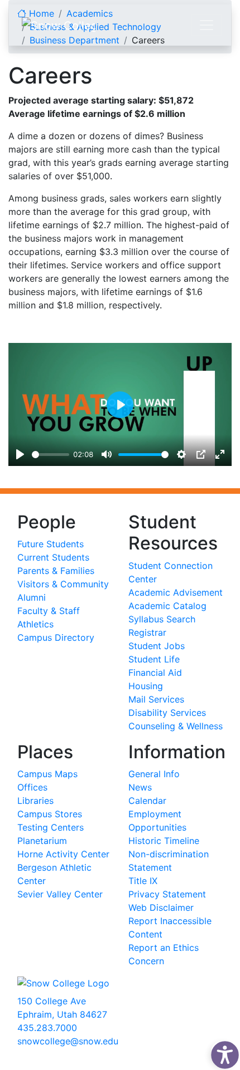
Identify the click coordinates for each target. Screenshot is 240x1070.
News (140, 787)
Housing (145, 685)
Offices (32, 787)
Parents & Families (55, 570)
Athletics (35, 624)
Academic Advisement (175, 592)
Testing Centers (50, 827)
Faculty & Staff (48, 610)
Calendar (147, 800)
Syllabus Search (161, 619)
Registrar (147, 632)
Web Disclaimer (161, 907)
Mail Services (156, 699)
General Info (154, 773)
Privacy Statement (167, 894)
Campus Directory (55, 637)
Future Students (50, 543)
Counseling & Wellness (175, 726)
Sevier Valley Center (60, 894)
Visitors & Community (63, 584)
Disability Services (167, 712)
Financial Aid (155, 672)
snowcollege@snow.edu (67, 1041)
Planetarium (42, 840)
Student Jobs (156, 645)
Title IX (142, 880)
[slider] (50, 454)
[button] (222, 1052)
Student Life (154, 659)
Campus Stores (49, 813)
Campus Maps (47, 773)
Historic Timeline (163, 840)
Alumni (31, 597)
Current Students (53, 557)
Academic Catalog (167, 605)
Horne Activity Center (63, 854)
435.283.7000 (47, 1027)
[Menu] (206, 25)
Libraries (35, 800)
